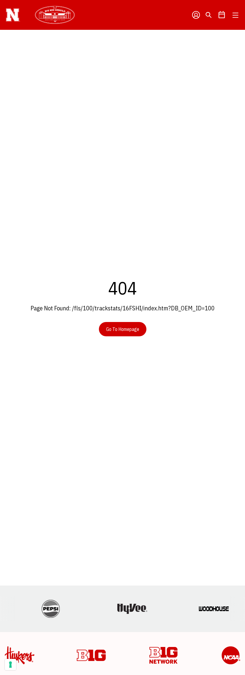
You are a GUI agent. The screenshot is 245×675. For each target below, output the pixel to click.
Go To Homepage (122, 329)
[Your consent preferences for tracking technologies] (10, 664)
